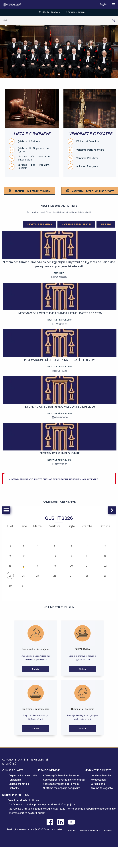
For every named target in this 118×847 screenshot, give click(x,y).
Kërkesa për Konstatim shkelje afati (34, 158)
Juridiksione (98, 783)
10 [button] (23, 555)
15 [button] (105, 555)
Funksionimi (15, 779)
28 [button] (87, 575)
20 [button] (71, 565)
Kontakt (72, 830)
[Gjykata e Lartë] (12, 4)
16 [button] (10, 565)
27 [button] (71, 575)
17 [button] (23, 565)
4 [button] (37, 545)
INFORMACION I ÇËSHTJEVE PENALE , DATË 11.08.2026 (59, 360)
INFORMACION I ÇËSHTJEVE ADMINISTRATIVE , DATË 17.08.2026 (60, 313)
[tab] (19, 770)
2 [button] (10, 545)
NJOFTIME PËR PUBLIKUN (76, 224)
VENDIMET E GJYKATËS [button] (98, 770)
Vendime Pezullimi (87, 158)
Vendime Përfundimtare (90, 149)
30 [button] (10, 585)
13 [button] (71, 555)
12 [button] (55, 555)
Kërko (115, 20)
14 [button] (87, 555)
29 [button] (105, 575)
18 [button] (37, 565)
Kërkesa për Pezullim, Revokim (34, 166)
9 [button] (10, 555)
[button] (59, 74)
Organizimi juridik (18, 783)
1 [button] (105, 535)
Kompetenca (98, 779)
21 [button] (87, 565)
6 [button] (71, 545)
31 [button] (23, 585)
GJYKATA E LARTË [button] (12, 770)
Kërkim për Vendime (76, 12)
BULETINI (105, 224)
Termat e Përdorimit (90, 830)
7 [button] (87, 545)
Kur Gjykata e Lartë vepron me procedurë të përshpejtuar (42, 804)
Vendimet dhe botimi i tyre (23, 800)
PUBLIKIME (59, 273)
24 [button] (23, 575)
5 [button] (54, 545)
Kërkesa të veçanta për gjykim (61, 783)
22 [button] (105, 565)
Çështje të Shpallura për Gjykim (34, 150)
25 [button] (37, 575)
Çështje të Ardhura (51, 12)
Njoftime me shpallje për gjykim (61, 788)
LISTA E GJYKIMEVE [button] (48, 770)
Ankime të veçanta (87, 166)
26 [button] (54, 575)
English (103, 4)
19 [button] (54, 565)
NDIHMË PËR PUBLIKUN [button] (15, 795)
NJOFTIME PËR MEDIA (39, 224)
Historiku (13, 788)
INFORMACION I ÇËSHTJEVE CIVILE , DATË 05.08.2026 (60, 406)
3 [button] (23, 545)
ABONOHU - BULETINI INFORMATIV (32, 191)
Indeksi (108, 830)
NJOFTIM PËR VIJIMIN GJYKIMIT (60, 453)
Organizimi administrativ (22, 775)
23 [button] (10, 575)
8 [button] (105, 545)
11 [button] (37, 555)
